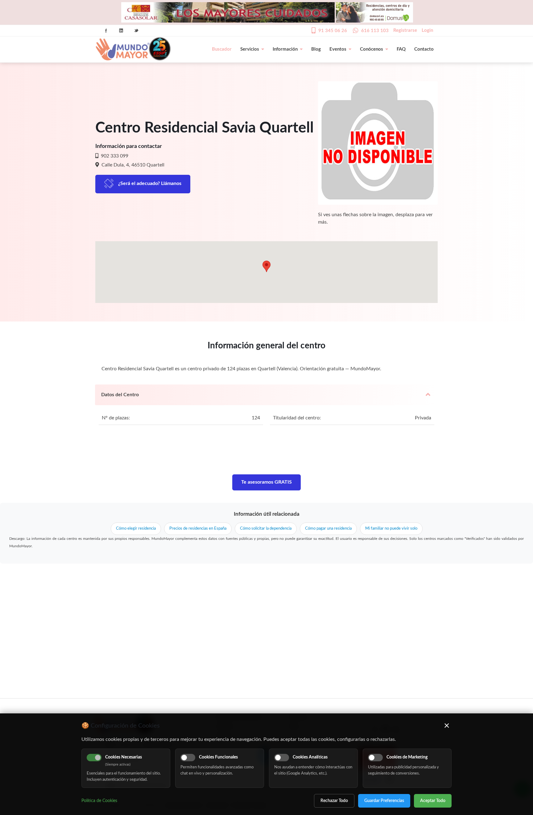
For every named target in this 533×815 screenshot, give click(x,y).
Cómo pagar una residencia (328, 529)
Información (285, 49)
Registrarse (405, 30)
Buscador (222, 49)
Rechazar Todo (334, 801)
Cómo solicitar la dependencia (265, 529)
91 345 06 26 (332, 30)
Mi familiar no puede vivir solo (391, 529)
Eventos (337, 49)
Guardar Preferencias (384, 801)
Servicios (249, 49)
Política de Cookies (99, 801)
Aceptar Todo (432, 801)
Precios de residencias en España (197, 529)
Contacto (424, 49)
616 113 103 (375, 30)
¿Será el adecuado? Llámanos (149, 183)
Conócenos (371, 49)
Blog (316, 49)
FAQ (401, 49)
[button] (266, 266)
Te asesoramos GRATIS (266, 482)
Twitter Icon (136, 30)
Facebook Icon (106, 30)
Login (427, 30)
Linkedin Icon (121, 30)
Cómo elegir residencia (136, 529)
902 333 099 (114, 155)
